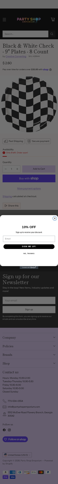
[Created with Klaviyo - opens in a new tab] (29, 267)
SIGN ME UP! (29, 246)
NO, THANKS (29, 253)
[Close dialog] (55, 218)
